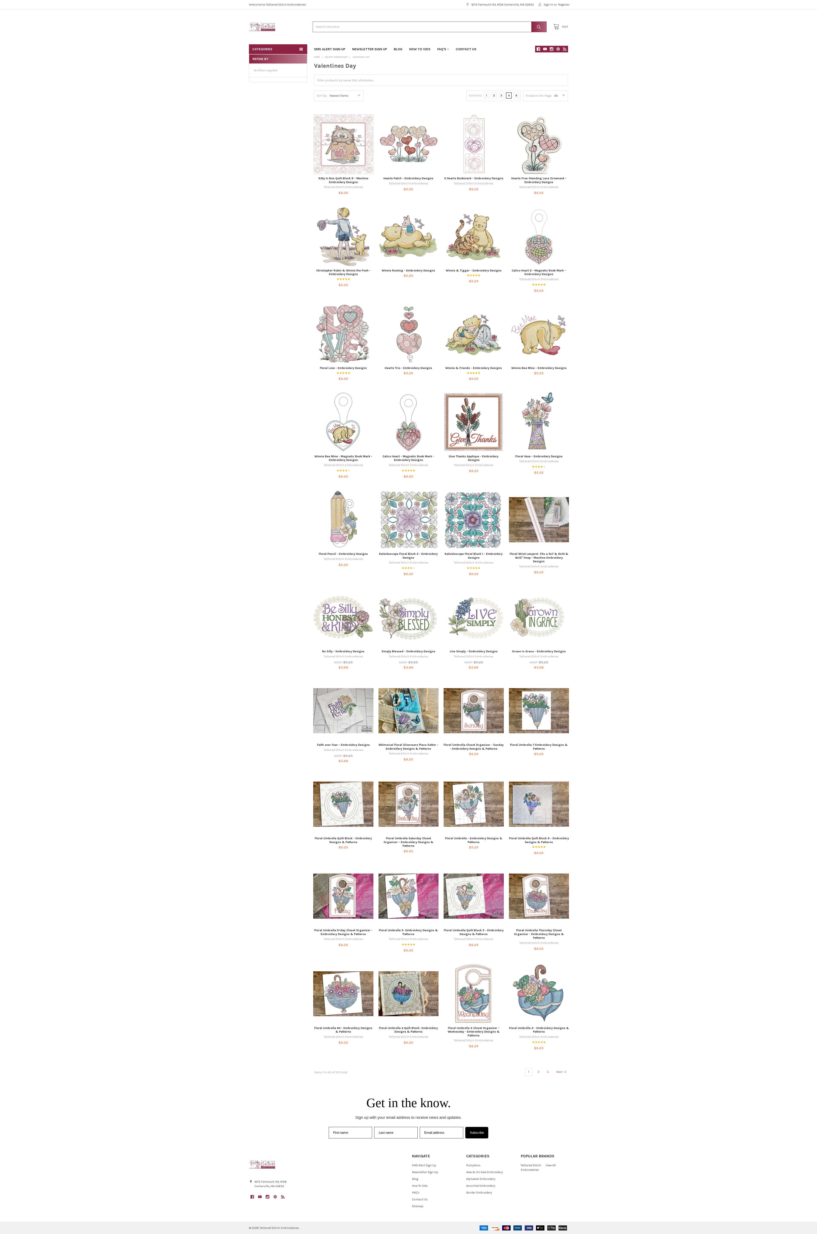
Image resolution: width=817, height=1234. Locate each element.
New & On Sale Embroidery (484, 1172)
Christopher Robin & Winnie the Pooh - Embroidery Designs (343, 272)
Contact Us (466, 49)
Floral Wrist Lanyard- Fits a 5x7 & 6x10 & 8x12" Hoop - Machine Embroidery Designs (539, 557)
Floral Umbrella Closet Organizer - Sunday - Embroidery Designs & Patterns (474, 746)
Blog (398, 49)
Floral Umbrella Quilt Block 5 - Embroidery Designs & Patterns (474, 932)
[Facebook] (538, 49)
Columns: (475, 95)
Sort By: (322, 96)
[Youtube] (545, 49)
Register (564, 4)
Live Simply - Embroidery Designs (474, 651)
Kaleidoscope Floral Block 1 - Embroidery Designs (474, 556)
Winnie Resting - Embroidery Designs (408, 270)
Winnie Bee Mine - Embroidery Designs (539, 368)
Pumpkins (473, 1165)
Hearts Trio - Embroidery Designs (408, 368)
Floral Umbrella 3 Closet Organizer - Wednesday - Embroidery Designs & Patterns (474, 1031)
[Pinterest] (558, 49)
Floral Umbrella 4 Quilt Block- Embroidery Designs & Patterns (408, 1030)
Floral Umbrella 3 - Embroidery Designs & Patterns (539, 1030)
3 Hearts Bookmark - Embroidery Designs (473, 178)
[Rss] (564, 49)
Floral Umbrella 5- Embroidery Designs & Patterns (408, 932)
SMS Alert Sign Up (329, 49)
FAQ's (441, 49)
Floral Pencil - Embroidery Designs (343, 554)
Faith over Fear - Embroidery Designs (343, 745)
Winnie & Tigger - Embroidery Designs (473, 270)
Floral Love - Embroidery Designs (343, 368)
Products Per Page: (539, 96)
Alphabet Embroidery (481, 1179)
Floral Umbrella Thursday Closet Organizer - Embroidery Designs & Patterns (539, 934)
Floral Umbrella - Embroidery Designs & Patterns (473, 840)
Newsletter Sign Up (369, 49)
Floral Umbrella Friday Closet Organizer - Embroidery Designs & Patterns (343, 932)
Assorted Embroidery (480, 1186)
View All (551, 1165)
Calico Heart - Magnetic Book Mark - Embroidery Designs (408, 458)
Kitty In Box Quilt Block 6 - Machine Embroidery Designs (343, 180)
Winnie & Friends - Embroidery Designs (473, 368)
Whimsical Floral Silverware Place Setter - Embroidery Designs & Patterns (408, 746)
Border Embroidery (479, 1192)
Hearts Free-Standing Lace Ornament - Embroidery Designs (538, 180)
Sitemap (417, 1206)
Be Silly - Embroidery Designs (343, 651)
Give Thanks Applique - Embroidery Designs (473, 458)
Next (559, 1072)
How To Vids (419, 49)
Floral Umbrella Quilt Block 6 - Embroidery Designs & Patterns (539, 840)
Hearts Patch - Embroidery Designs (408, 178)
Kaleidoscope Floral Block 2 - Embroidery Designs (408, 556)
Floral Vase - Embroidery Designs (539, 456)
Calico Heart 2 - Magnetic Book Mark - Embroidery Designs (539, 272)
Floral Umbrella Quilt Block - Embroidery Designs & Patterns (343, 840)
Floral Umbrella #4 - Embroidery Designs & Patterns (343, 1030)
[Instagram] (551, 49)
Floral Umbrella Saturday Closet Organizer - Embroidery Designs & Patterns (408, 842)
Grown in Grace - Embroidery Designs (539, 651)
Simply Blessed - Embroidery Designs (408, 651)
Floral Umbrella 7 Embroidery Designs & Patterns (539, 746)
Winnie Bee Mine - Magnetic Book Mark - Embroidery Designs (343, 458)
